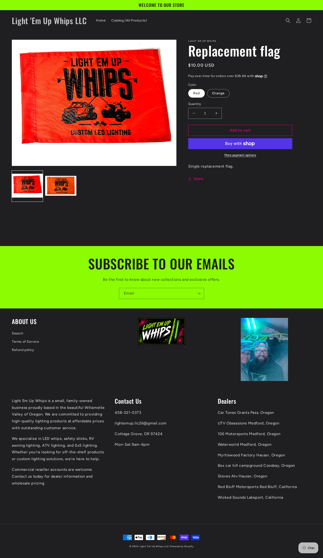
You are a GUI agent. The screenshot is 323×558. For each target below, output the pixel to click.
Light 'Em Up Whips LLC (154, 546)
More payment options (240, 155)
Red (196, 93)
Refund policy (23, 350)
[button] (288, 20)
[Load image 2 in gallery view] (60, 186)
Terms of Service (25, 342)
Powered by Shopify (182, 546)
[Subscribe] (198, 293)
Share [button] (198, 179)
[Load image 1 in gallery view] (27, 186)
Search (17, 333)
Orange (218, 93)
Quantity (194, 104)
